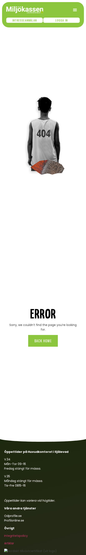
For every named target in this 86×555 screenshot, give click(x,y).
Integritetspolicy (16, 536)
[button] (75, 10)
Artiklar (9, 543)
